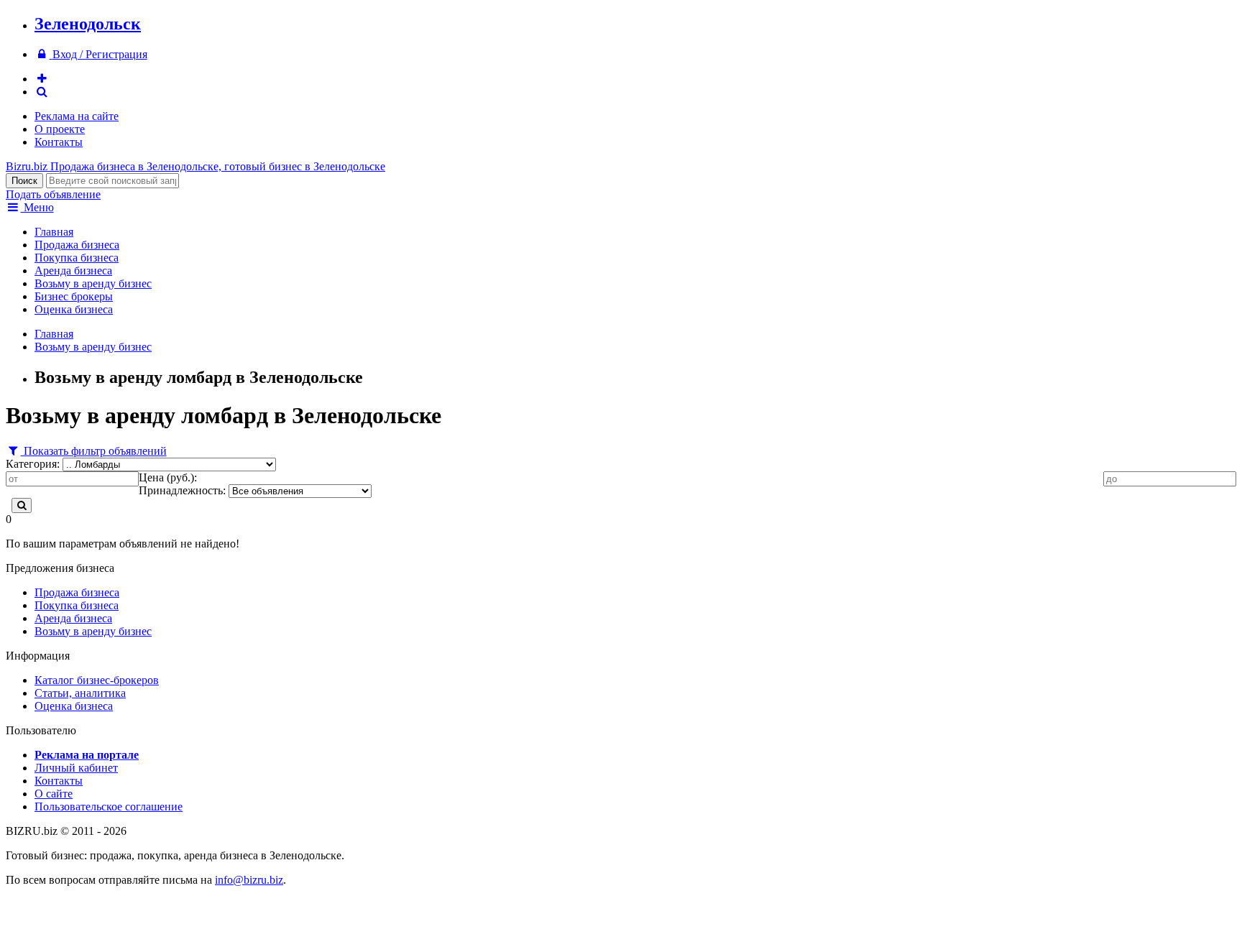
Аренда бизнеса (73, 270)
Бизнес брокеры (73, 296)
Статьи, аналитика (80, 693)
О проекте (59, 129)
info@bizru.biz (249, 880)
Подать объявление (53, 194)
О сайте (53, 793)
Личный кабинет (76, 768)
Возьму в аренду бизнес (93, 283)
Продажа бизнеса (76, 245)
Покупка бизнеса (76, 257)
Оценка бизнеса (73, 309)
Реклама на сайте (76, 116)
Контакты (58, 142)
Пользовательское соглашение (108, 806)
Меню (37, 207)
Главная (53, 232)
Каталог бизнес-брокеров (96, 680)
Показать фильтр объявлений (94, 451)
